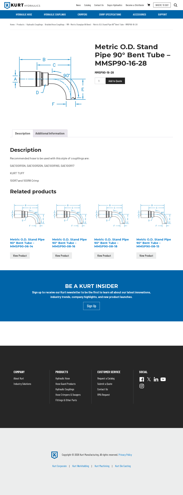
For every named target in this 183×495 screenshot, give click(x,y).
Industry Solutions (22, 383)
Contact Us (99, 5)
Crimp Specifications (110, 14)
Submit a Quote (104, 383)
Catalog (87, 5)
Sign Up (91, 306)
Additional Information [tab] (49, 133)
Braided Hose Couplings (54, 24)
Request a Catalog (106, 378)
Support (162, 14)
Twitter (148, 379)
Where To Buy (162, 5)
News (78, 5)
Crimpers (82, 14)
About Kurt (19, 378)
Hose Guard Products (65, 383)
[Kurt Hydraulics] (22, 5)
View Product (20, 255)
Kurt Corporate (59, 466)
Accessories (139, 14)
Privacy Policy (125, 454)
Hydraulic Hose (24, 14)
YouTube (163, 379)
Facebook (141, 379)
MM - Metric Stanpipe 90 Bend (79, 24)
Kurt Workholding (80, 466)
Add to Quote (115, 81)
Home (12, 24)
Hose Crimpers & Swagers (68, 394)
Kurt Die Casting (123, 466)
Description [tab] (22, 133)
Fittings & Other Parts (66, 400)
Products (20, 24)
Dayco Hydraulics (114, 5)
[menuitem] (24, 14)
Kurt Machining (102, 466)
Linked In (156, 379)
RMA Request (103, 394)
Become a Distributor (135, 5)
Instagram (141, 386)
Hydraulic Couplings (55, 14)
